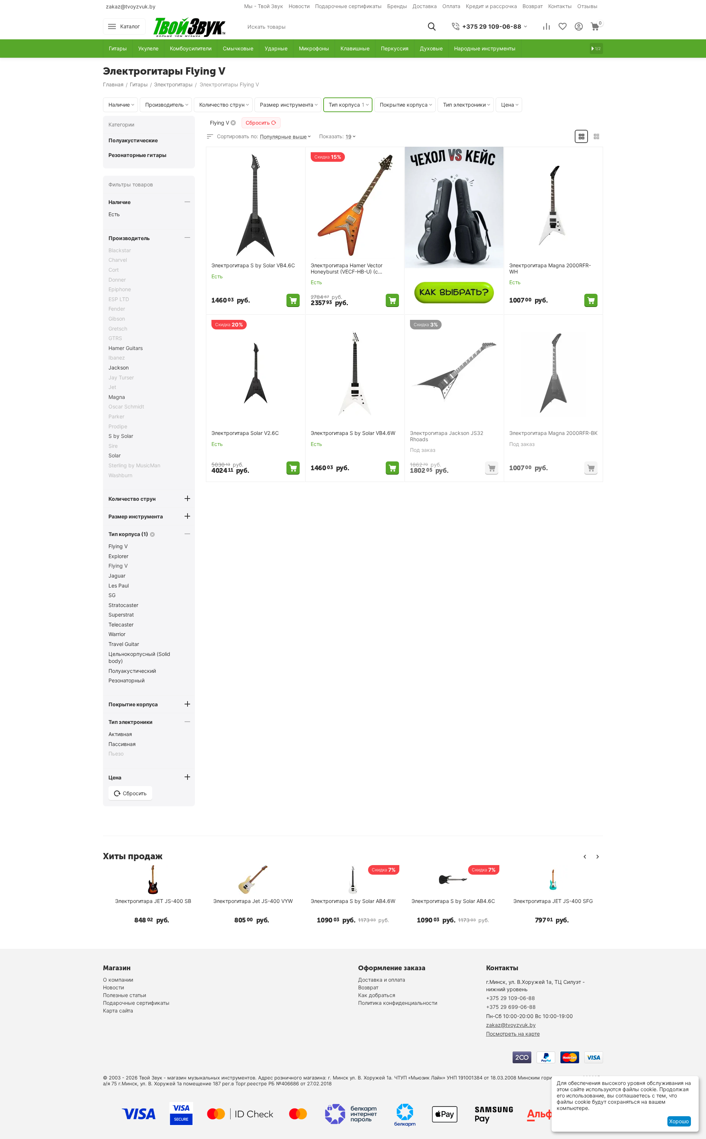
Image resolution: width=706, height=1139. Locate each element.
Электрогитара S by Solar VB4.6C (253, 265)
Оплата (451, 6)
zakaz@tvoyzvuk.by (131, 6)
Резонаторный (126, 680)
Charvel (117, 260)
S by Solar (120, 436)
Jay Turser (121, 377)
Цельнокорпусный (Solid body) (139, 657)
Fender (116, 309)
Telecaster (120, 624)
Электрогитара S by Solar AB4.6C (453, 901)
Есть (114, 214)
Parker (116, 416)
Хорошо (679, 1121)
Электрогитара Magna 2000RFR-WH (550, 269)
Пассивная (122, 744)
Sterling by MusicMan (134, 465)
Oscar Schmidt (126, 406)
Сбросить (258, 122)
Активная (120, 734)
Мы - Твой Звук (263, 6)
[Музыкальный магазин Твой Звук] (189, 26)
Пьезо (116, 753)
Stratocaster (123, 605)
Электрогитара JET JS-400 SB (153, 901)
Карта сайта (118, 1010)
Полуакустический (132, 671)
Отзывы (587, 6)
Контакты (560, 6)
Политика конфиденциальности (397, 1003)
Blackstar (119, 250)
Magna (116, 397)
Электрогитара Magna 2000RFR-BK (553, 433)
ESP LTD (118, 299)
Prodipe (117, 426)
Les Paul (118, 585)
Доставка (425, 6)
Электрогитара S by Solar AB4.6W (353, 901)
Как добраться (376, 995)
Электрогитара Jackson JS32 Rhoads (446, 436)
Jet (112, 387)
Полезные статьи (124, 995)
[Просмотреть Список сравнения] (546, 26)
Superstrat (121, 614)
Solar (114, 455)
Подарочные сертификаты (348, 6)
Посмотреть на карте (513, 1034)
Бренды (397, 6)
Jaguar (116, 575)
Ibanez (116, 357)
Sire (113, 446)
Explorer (118, 556)
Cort (113, 270)
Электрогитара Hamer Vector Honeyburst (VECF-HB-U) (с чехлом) (346, 269)
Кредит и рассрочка (491, 6)
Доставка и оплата (381, 979)
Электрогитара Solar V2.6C (245, 433)
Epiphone (119, 289)
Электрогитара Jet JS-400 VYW (253, 901)
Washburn (120, 475)
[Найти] (432, 26)
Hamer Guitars (125, 348)
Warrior (116, 634)
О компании (118, 979)
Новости (299, 6)
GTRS (115, 338)
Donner (117, 279)
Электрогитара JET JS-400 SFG (553, 901)
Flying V (118, 546)
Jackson (118, 367)
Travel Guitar (123, 644)
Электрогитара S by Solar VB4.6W (353, 433)
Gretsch (117, 328)
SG (111, 595)
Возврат (533, 6)
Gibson (116, 318)
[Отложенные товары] (562, 26)
